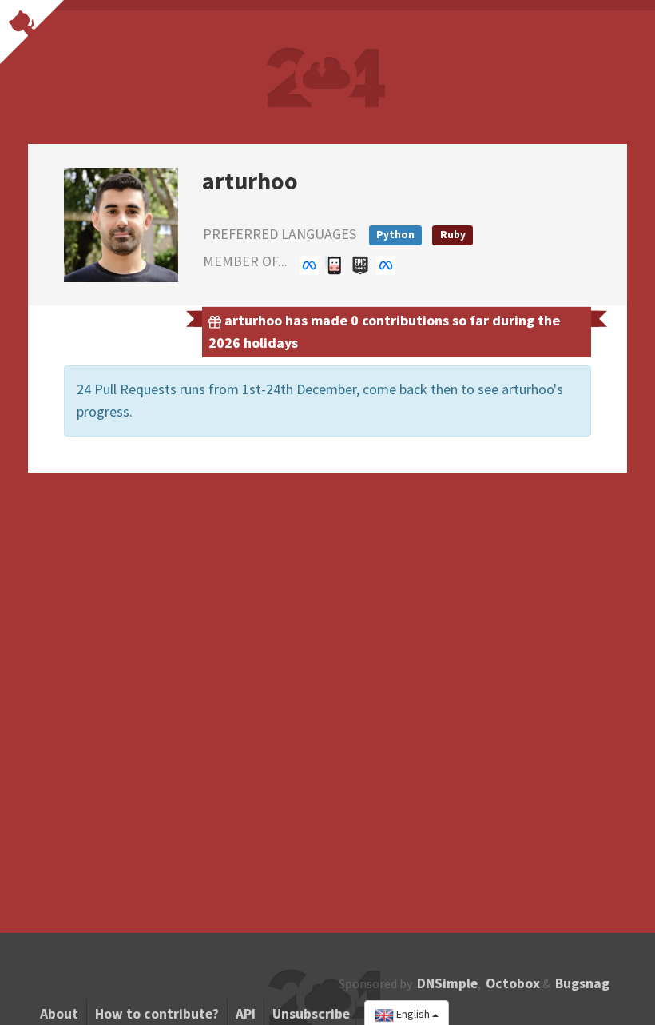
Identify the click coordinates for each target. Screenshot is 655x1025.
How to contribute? (157, 1014)
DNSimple (447, 983)
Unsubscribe (311, 1014)
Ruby (453, 234)
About (59, 1014)
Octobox (513, 983)
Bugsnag (582, 983)
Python (395, 234)
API (246, 1014)
